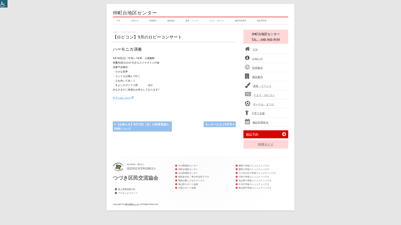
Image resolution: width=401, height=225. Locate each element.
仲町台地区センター (135, 12)
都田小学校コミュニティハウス (254, 165)
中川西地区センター (188, 165)
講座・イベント (192, 20)
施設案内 (171, 20)
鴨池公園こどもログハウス (191, 180)
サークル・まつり (263, 104)
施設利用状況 (240, 20)
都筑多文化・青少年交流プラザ (193, 176)
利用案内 (153, 20)
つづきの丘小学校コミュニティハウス (257, 172)
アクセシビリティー (128, 192)
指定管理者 (261, 20)
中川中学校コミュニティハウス (254, 184)
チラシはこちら (123, 98)
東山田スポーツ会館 (188, 184)
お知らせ (134, 20)
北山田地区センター (188, 172)
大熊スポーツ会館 (187, 187)
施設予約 (252, 134)
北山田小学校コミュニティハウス (255, 180)
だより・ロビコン (216, 20)
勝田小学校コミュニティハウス (254, 169)
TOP (118, 20)
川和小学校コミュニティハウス (254, 176)
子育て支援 (258, 113)
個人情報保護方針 (126, 189)
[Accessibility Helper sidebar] (4, 4)
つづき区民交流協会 (135, 177)
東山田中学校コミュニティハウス (255, 187)
